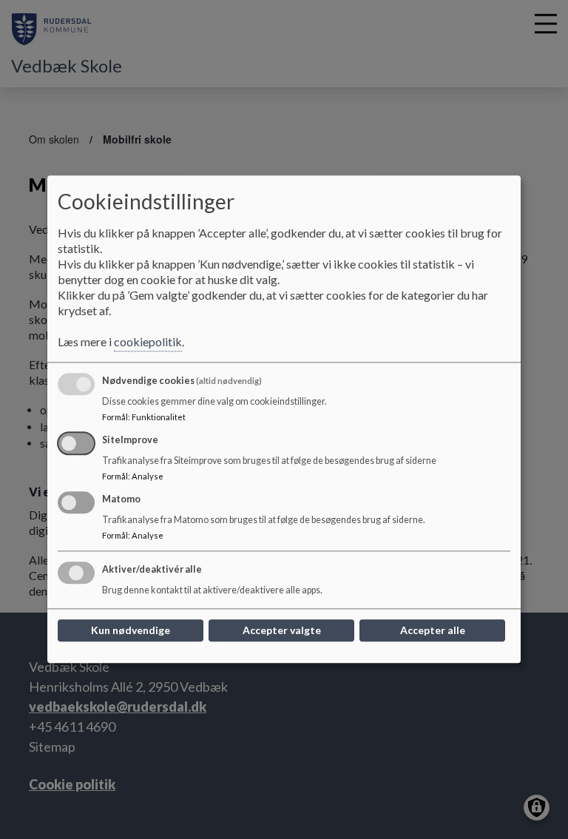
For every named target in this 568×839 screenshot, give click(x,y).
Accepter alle (432, 630)
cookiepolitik (148, 342)
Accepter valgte (282, 630)
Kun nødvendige (130, 630)
